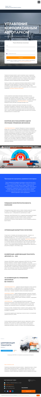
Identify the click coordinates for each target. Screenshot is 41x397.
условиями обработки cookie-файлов (23, 395)
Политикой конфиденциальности (25, 229)
